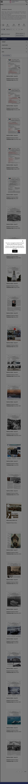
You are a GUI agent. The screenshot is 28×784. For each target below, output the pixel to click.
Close (14, 251)
